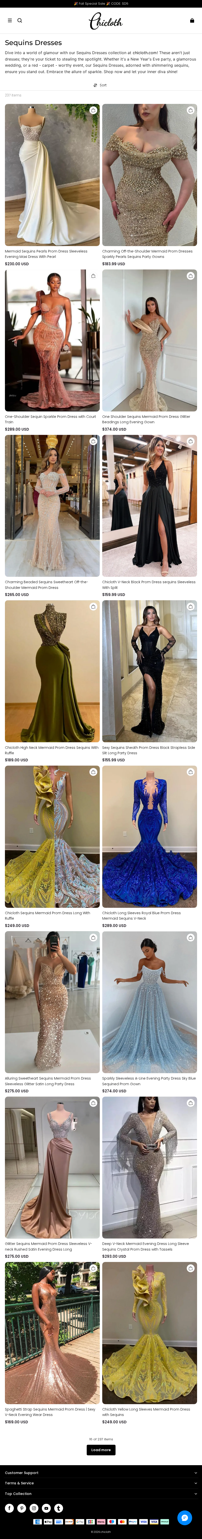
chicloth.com (145, 52)
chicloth (106, 1532)
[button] (10, 20)
